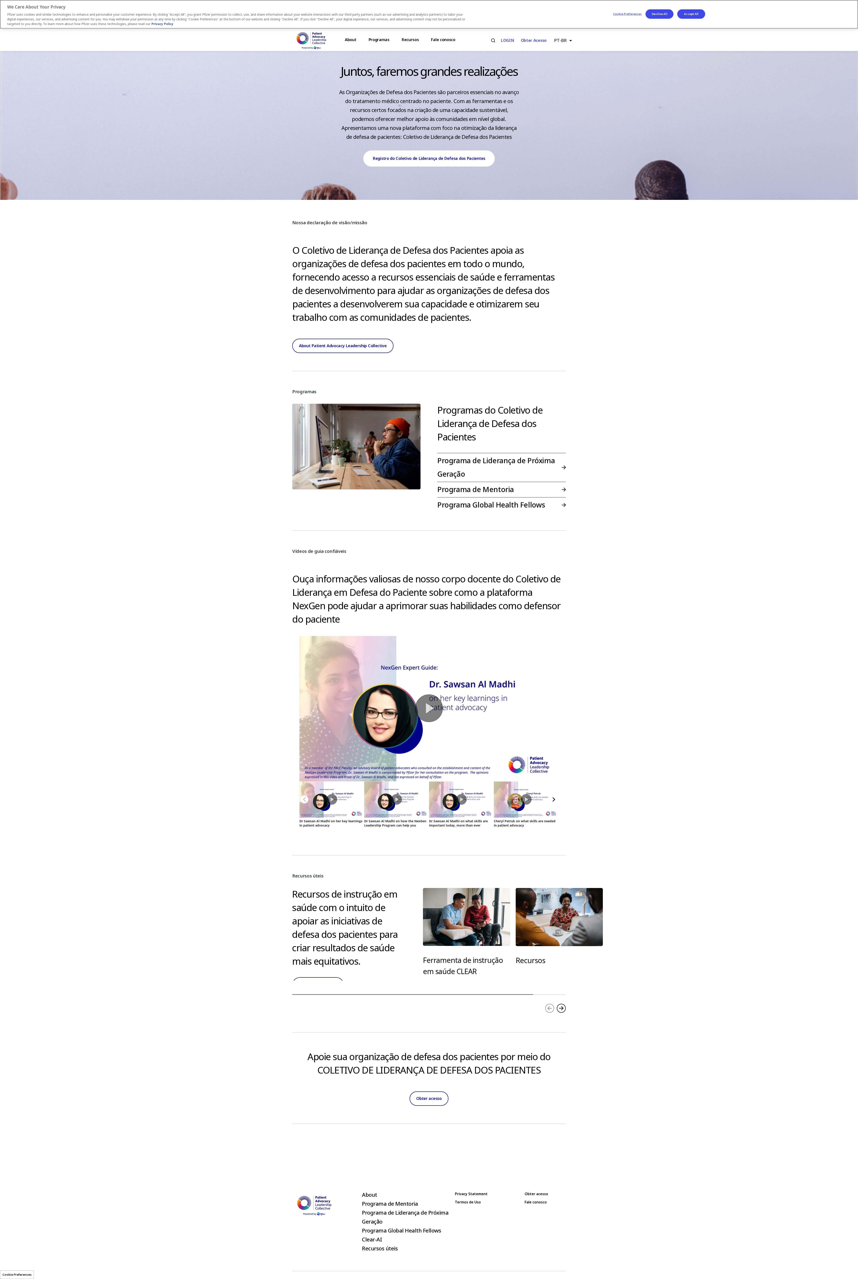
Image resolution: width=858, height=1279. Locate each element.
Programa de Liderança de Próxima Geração (496, 467)
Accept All (691, 14)
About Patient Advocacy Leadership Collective (343, 346)
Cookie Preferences (17, 1275)
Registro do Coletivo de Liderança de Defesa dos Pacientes (429, 158)
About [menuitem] (350, 39)
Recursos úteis (380, 1248)
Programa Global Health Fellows (491, 505)
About (369, 1195)
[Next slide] (561, 1008)
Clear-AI (372, 1239)
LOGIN (507, 40)
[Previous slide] (549, 1008)
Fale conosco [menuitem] (443, 39)
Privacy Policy (162, 24)
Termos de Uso (468, 1202)
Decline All (659, 14)
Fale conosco (536, 1202)
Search (493, 40)
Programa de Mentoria (475, 489)
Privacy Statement (471, 1194)
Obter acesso (534, 40)
